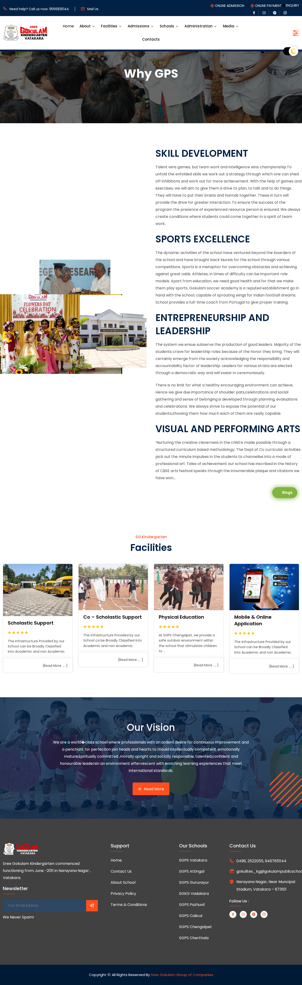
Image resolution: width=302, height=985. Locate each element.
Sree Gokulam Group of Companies (182, 974)
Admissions (138, 26)
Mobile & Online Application (253, 620)
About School (123, 882)
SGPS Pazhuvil (192, 904)
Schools (167, 26)
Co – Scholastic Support (112, 617)
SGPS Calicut (191, 915)
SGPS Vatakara (193, 860)
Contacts (151, 39)
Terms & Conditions (129, 904)
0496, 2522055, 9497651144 (261, 861)
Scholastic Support (31, 623)
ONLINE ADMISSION (229, 5)
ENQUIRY (292, 5)
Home (68, 26)
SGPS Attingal (191, 871)
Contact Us (121, 871)
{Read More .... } (55, 665)
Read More (153, 789)
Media (228, 26)
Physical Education (181, 617)
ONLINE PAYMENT (268, 5)
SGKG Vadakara (194, 893)
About (85, 26)
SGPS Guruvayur (194, 882)
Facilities (109, 26)
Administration (199, 26)
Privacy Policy (123, 893)
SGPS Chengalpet (195, 927)
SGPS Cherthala (194, 938)
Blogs (287, 492)
